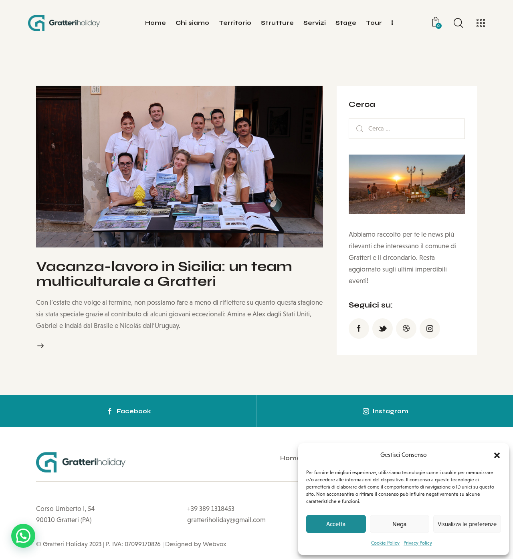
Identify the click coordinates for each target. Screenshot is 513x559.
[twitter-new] (382, 329)
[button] (497, 455)
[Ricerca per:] (407, 128)
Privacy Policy (418, 543)
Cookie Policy (385, 543)
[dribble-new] (406, 329)
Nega (399, 524)
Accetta (335, 524)
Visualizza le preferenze (467, 524)
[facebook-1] (359, 329)
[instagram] (430, 329)
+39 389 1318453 (210, 509)
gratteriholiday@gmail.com (226, 520)
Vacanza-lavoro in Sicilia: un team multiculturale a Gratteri (164, 274)
